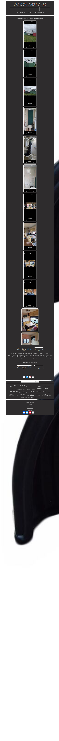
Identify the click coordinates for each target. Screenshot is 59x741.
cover (14, 389)
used (50, 395)
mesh (49, 392)
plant (32, 395)
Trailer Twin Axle (30, 402)
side (24, 389)
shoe (11, 386)
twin (15, 385)
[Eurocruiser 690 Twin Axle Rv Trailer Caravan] (30, 34)
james (28, 392)
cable (30, 386)
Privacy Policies (30, 406)
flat (26, 386)
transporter (41, 391)
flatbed (22, 397)
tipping (28, 389)
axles (32, 397)
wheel (48, 386)
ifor (33, 391)
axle (46, 388)
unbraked (36, 397)
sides (23, 392)
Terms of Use (30, 408)
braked (22, 386)
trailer (22, 394)
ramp (35, 386)
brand (44, 386)
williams (14, 391)
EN (29, 410)
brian (33, 389)
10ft (20, 392)
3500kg (39, 389)
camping (19, 389)
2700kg (45, 395)
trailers (28, 395)
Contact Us (30, 404)
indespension (27, 397)
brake (38, 395)
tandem (39, 386)
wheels (17, 395)
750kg (11, 395)
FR (31, 410)
